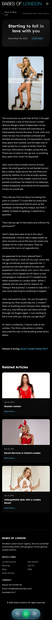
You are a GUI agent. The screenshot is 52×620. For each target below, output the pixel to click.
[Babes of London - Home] (23, 4)
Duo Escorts (33, 562)
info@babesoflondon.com (20, 588)
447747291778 (15, 585)
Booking (6, 565)
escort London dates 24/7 (34, 348)
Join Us (31, 565)
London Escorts (9, 562)
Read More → (10, 411)
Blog (4, 569)
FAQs (30, 569)
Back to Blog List (10, 13)
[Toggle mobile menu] (47, 3)
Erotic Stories (8, 573)
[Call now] (17, 614)
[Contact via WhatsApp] (26, 613)
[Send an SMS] (34, 614)
